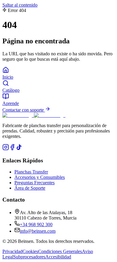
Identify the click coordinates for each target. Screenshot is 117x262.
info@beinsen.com (38, 231)
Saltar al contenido (20, 4)
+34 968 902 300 (36, 224)
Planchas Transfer (31, 171)
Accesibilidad (58, 256)
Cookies (30, 251)
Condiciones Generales (60, 251)
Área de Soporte (29, 188)
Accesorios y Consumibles (39, 177)
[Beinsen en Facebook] (12, 148)
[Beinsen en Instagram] (5, 148)
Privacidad (12, 251)
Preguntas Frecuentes (34, 182)
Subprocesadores (29, 256)
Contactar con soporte (23, 109)
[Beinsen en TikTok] (19, 148)
